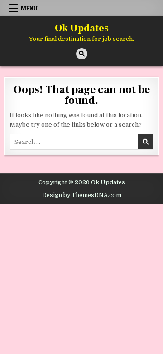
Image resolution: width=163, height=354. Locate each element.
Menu (29, 8)
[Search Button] (81, 53)
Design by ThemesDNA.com (81, 195)
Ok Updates (82, 28)
